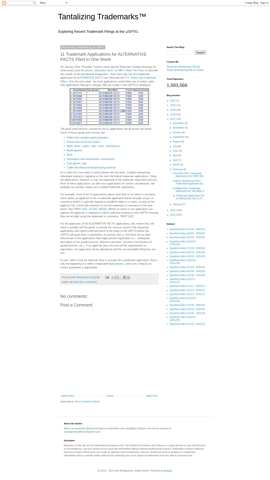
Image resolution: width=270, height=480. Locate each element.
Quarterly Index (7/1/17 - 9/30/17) (187, 286)
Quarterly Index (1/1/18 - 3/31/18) (187, 275)
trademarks (91, 282)
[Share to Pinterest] (128, 277)
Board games (74, 150)
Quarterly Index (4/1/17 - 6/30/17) (187, 290)
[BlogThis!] (117, 277)
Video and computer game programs (87, 137)
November (179, 127)
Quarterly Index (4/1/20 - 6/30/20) (187, 233)
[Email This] (113, 277)
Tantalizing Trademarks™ (102, 16)
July (175, 146)
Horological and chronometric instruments (90, 159)
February (178, 169)
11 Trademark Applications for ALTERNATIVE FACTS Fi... (188, 197)
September (179, 137)
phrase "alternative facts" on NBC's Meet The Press (114, 70)
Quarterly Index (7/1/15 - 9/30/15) (187, 324)
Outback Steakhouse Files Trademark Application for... (189, 182)
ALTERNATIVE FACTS (90, 77)
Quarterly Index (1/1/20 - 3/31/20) (187, 237)
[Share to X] (121, 277)
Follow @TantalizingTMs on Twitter (185, 70)
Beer (69, 154)
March (176, 164)
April (175, 160)
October (177, 132)
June (176, 150)
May (175, 155)
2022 (173, 100)
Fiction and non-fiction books (83, 141)
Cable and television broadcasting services (91, 167)
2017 (173, 119)
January (177, 204)
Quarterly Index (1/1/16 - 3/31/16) (187, 313)
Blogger (168, 470)
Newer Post (67, 396)
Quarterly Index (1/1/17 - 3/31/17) (187, 294)
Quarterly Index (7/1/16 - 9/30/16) (187, 305)
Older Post (151, 396)
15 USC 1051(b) (98, 209)
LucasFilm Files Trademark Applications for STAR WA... (189, 175)
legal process (116, 263)
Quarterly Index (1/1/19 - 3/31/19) (187, 256)
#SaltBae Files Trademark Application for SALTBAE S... (189, 190)
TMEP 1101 (80, 209)
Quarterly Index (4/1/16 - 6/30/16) (187, 309)
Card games (74, 163)
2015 (173, 214)
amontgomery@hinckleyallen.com (82, 431)
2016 (173, 210)
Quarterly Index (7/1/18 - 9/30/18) (187, 267)
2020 (173, 105)
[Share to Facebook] (125, 277)
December (179, 123)
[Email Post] (107, 277)
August (177, 141)
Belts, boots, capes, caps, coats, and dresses (93, 146)
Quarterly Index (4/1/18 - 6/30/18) (187, 271)
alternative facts (77, 282)
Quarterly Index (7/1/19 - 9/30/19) (187, 248)
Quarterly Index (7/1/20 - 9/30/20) (187, 229)
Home (110, 396)
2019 (173, 110)
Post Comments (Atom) (87, 401)
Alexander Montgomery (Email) (183, 66)
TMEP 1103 (126, 216)
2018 (173, 114)
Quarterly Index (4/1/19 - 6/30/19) (187, 252)
